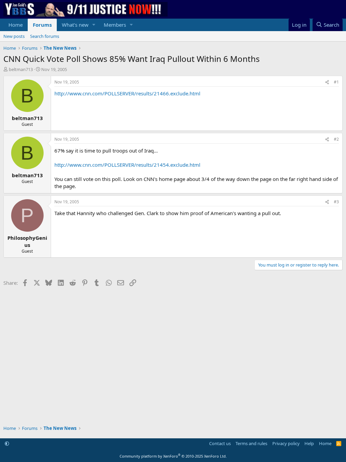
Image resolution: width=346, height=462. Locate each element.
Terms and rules (251, 443)
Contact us (220, 443)
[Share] (327, 82)
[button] (94, 25)
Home (15, 24)
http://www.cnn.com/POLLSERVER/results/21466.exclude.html (127, 93)
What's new (75, 24)
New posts (14, 36)
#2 (336, 139)
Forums (42, 24)
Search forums (44, 36)
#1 (336, 82)
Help (309, 443)
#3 (336, 202)
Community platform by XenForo (173, 456)
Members (115, 24)
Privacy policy (286, 443)
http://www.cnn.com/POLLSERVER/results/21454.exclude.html (127, 164)
